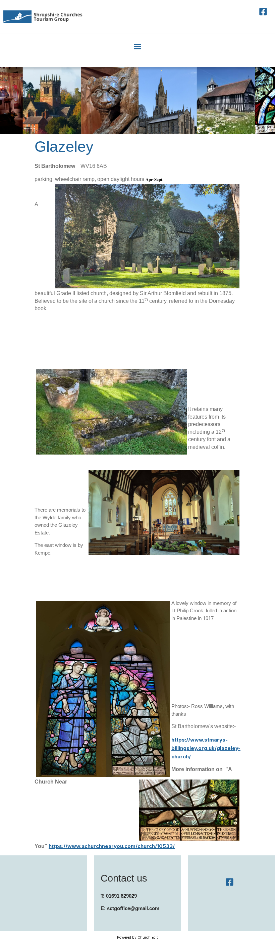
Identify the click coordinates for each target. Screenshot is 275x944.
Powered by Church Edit (137, 937)
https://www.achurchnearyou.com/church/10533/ (112, 846)
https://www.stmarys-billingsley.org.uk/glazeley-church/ (205, 748)
